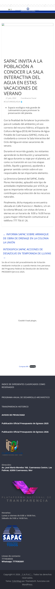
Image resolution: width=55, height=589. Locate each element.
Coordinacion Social (29, 98)
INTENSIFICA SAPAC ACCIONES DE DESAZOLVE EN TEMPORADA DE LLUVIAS (27, 253)
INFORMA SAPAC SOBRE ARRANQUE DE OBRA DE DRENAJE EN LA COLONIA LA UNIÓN (26, 238)
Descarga (32, 366)
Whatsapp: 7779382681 (13, 561)
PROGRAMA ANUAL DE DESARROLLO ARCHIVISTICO (26, 397)
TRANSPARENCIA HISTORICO (15, 406)
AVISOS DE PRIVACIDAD (13, 415)
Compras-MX (23, 366)
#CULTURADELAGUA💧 (13, 101)
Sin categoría (10, 56)
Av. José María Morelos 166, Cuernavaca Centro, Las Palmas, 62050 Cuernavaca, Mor (27, 469)
